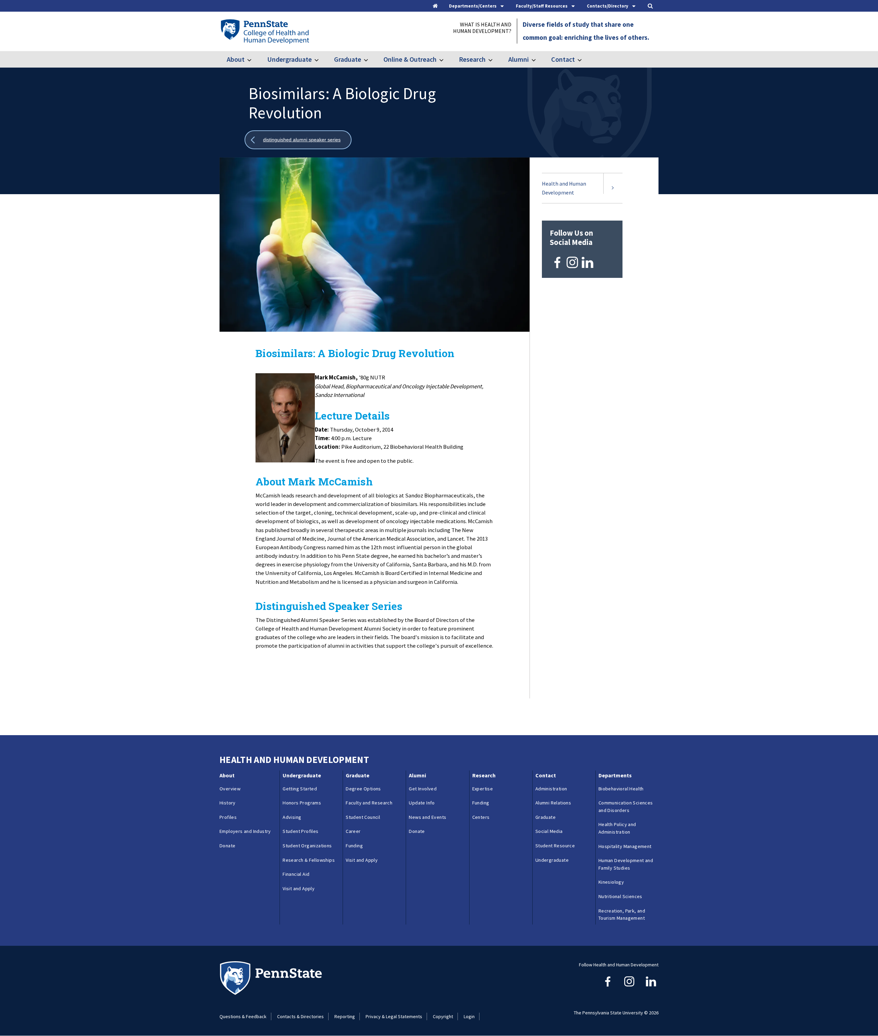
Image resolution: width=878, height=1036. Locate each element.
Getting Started (300, 789)
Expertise (482, 789)
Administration (551, 789)
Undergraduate (289, 59)
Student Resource (555, 846)
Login (469, 1016)
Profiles (228, 817)
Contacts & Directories (300, 1016)
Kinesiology (611, 882)
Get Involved (423, 789)
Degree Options (363, 789)
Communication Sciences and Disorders (625, 806)
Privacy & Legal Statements (394, 1016)
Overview (230, 789)
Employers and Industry (245, 831)
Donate (227, 846)
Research (472, 59)
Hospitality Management (625, 846)
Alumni (518, 59)
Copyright (443, 1016)
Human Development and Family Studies (625, 864)
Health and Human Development (564, 188)
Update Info (422, 803)
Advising (292, 817)
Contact (563, 59)
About (236, 59)
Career (353, 831)
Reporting (344, 1016)
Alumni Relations (553, 803)
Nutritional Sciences (620, 896)
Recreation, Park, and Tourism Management (621, 914)
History (228, 803)
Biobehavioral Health (621, 789)
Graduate (347, 59)
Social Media (549, 831)
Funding (354, 846)
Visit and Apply (299, 888)
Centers (481, 817)
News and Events (427, 817)
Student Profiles (300, 831)
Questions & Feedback (243, 1016)
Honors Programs (302, 803)
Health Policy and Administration (617, 828)
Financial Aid (296, 874)
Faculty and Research (369, 803)
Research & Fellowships (309, 860)
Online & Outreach (410, 59)
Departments (615, 775)
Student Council (363, 817)
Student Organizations (307, 846)
